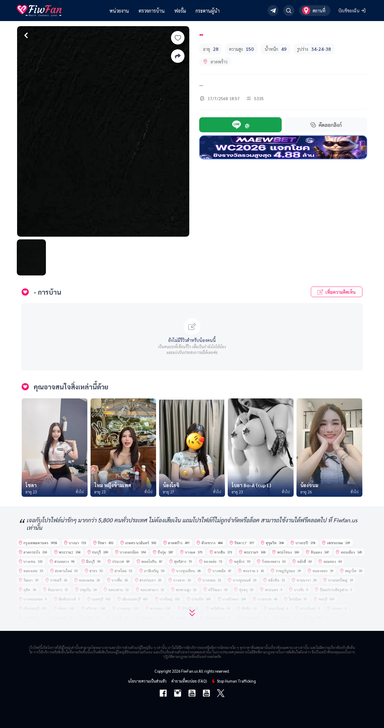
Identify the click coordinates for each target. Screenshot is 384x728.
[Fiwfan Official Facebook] (163, 693)
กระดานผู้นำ (208, 11)
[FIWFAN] (39, 10)
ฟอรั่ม (180, 11)
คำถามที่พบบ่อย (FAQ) (189, 680)
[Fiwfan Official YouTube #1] (192, 693)
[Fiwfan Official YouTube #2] (206, 693)
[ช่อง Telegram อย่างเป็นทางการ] (273, 10)
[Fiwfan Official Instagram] (177, 693)
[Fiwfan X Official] (220, 693)
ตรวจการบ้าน (152, 11)
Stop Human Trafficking (236, 680)
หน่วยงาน (119, 11)
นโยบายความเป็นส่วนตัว (147, 680)
